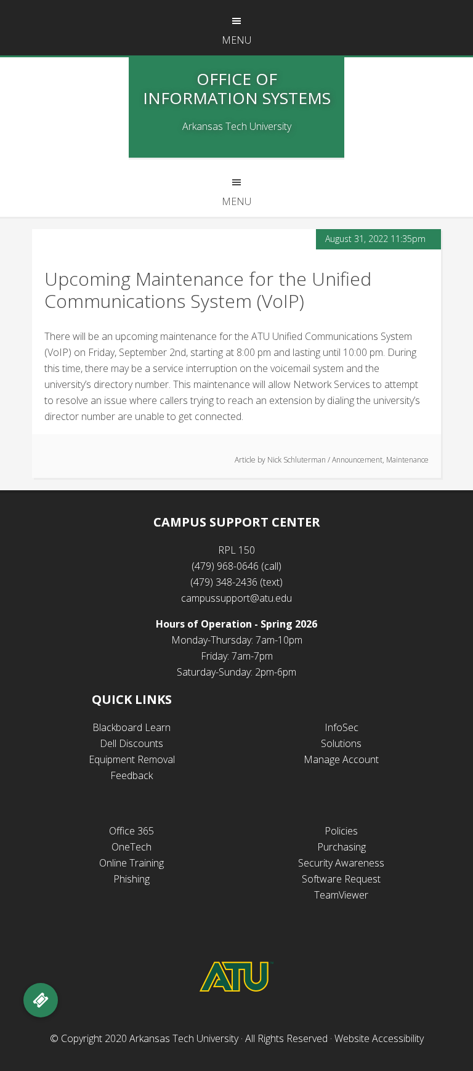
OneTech (131, 847)
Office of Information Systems (237, 88)
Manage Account (341, 759)
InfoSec (341, 727)
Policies (341, 831)
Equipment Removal (132, 759)
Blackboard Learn (131, 727)
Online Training (131, 863)
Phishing (131, 879)
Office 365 (131, 831)
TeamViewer (341, 895)
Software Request (341, 879)
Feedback (131, 775)
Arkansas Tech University (183, 1038)
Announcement (357, 460)
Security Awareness (341, 863)
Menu (236, 40)
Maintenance (407, 460)
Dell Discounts (131, 743)
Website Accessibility (379, 1038)
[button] (40, 1000)
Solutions (341, 743)
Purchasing (341, 847)
